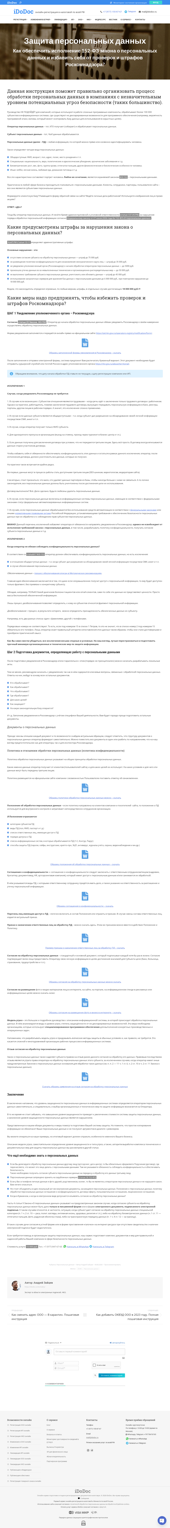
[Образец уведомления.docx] (85, 342)
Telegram (132, 11)
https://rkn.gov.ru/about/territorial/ (112, 363)
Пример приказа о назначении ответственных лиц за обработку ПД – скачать (85, 947)
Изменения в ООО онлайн (20, 1442)
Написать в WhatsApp (78, 1246)
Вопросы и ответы (54, 1435)
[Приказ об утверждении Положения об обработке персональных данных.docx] (85, 938)
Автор (84, 1264)
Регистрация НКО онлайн (20, 1436)
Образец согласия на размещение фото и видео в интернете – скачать (85, 1012)
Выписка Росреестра (55, 1447)
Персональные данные (65, 1264)
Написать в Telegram (103, 1246)
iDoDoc (12, 2)
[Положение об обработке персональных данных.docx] (85, 854)
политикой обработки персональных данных (88, 1504)
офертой (102, 1507)
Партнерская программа (57, 1461)
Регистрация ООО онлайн (20, 1425)
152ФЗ (80, 1268)
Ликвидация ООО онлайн (20, 1459)
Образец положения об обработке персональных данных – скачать (85, 864)
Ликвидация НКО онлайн (20, 1464)
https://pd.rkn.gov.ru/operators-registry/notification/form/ (124, 333)
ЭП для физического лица (57, 1452)
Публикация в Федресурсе (20, 1470)
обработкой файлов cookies (118, 1504)
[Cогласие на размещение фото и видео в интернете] (85, 1002)
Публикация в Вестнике (19, 1476)
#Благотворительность (56, 1457)
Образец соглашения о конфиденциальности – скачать (85, 906)
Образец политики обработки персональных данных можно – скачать (85, 797)
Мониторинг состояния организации (129, 3)
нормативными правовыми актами (33, 513)
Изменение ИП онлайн (19, 1447)
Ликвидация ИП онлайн (19, 1453)
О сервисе (51, 1430)
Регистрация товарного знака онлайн (25, 1481)
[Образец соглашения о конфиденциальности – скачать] (85, 896)
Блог (49, 1425)
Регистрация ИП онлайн (20, 1431)
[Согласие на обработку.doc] (85, 972)
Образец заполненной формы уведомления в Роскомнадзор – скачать (85, 352)
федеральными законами (143, 509)
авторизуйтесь (118, 1343)
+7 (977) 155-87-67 (112, 11)
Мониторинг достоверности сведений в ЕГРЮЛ (63, 1440)
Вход (155, 2)
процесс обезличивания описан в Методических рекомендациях (68, 573)
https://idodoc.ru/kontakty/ (35, 1287)
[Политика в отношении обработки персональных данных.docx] (85, 787)
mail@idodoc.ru (149, 11)
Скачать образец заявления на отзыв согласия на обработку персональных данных (85, 1086)
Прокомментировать (112, 1264)
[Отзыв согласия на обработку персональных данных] (85, 1076)
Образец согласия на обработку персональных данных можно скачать (85, 981)
